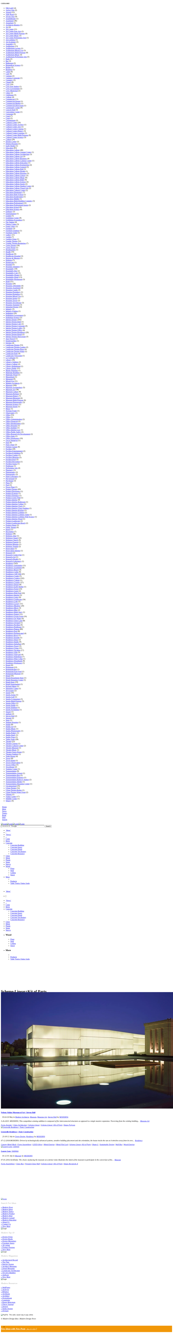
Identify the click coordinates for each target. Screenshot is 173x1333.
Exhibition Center (12, 218)
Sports (8, 693)
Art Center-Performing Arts (16, 38)
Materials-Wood (12, 375)
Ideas (4, 809)
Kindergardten (11, 341)
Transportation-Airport (14, 773)
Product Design (11, 489)
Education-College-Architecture (17, 154)
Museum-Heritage (12, 394)
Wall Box (119, 1145)
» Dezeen (4, 1307)
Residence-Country (13, 582)
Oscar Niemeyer (12, 440)
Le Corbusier (10, 358)
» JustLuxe (5, 1275)
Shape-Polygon (69, 1125)
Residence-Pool (11, 631)
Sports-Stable (11, 705)
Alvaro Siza (10, 17)
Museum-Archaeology (14, 387)
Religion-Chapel (12, 538)
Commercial (10, 99)
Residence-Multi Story (14, 612)
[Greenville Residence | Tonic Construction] (17, 1127)
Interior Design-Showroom (16, 337)
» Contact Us (6, 1224)
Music (8, 409)
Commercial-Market (13, 103)
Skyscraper (10, 691)
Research (9, 553)
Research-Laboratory (13, 561)
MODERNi (63, 1117)
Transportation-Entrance (15, 777)
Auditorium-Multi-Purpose (15, 53)
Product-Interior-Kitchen (15, 510)
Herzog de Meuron (13, 258)
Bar (7, 61)
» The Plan (5, 1262)
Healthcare (10, 254)
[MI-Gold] (9, 8)
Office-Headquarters (13, 424)
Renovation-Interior (13, 551)
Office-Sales (10, 436)
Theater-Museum (12, 748)
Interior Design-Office (14, 330)
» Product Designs (8, 1247)
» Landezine (5, 1300)
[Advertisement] (86, 1181)
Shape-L (95, 1145)
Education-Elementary (14, 192)
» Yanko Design (7, 1309)
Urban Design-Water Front (16, 792)
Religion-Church (12, 540)
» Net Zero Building (8, 1273)
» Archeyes (5, 1290)
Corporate (9, 114)
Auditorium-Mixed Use (14, 50)
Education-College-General (16, 167)
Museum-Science (12, 404)
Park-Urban (10, 445)
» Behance (5, 1292)
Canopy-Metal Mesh (8, 1145)
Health (8, 252)
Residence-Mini (11, 610)
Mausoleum (10, 377)
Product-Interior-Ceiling (14, 504)
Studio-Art (10, 727)
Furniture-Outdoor (12, 231)
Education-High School (14, 195)
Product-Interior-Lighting (15, 513)
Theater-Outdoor (12, 754)
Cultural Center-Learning (15, 133)
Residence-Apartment (14, 568)
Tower (8, 758)
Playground (10, 479)
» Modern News (7, 1207)
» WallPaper (5, 1287)
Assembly (9, 44)
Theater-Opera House (14, 752)
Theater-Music (11, 750)
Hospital (9, 265)
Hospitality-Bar (11, 271)
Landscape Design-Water (15, 351)
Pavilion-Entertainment (14, 451)
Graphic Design (11, 241)
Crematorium (10, 120)
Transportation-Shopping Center (18, 784)
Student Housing (12, 722)
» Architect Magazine (9, 1266)
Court (8, 116)
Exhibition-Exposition (14, 220)
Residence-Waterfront (14, 657)
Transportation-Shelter (14, 782)
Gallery (8, 235)
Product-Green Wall (13, 498)
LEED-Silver (37, 1145)
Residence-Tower (12, 646)
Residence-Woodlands (14, 661)
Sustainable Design (107, 1145)
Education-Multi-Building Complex (19, 201)
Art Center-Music (12, 36)
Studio (8, 724)
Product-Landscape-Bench (15, 523)
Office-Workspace (12, 438)
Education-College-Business (16, 159)
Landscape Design (12, 345)
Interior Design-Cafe (13, 324)
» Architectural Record (9, 1260)
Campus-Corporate (13, 78)
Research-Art (11, 557)
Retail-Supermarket (13, 684)
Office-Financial (12, 421)
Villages (9, 794)
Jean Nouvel (10, 339)
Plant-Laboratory (12, 476)
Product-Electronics (13, 491)
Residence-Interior (12, 595)
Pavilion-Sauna (11, 464)
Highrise (9, 260)
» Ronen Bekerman (8, 1302)
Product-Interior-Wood (14, 519)
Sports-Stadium (11, 708)
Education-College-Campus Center (19, 161)
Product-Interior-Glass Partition (17, 508)
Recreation (10, 532)
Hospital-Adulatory (13, 267)
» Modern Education (8, 1220)
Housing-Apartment (13, 288)
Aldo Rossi (10, 14)
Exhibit (8, 216)
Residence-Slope (12, 640)
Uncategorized (11, 786)
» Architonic (5, 1294)
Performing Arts (12, 468)
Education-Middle (12, 199)
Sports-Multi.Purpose (13, 701)
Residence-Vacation (13, 650)
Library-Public (11, 368)
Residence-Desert (12, 585)
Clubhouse (10, 95)
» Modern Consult (7, 1218)
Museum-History (12, 396)
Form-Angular (6, 1125)
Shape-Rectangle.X (71, 1164)
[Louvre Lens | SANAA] (10, 1147)
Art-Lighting (10, 40)
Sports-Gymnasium (13, 699)
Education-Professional (14, 203)
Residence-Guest (12, 591)
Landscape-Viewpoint (14, 356)
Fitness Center (11, 224)
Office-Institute (11, 428)
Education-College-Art (14, 156)
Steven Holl (10, 716)
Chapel (8, 82)
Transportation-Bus (13, 775)
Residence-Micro (12, 608)
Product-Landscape (13, 521)
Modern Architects (12, 383)
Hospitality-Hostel (12, 275)
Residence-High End (13, 593)
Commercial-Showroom (15, 106)
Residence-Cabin (12, 572)
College (8, 97)
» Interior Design (7, 1264)
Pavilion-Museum (12, 457)
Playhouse (9, 481)
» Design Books (7, 1239)
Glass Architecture (20, 1125)
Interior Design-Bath (13, 322)
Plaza (8, 483)
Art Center (10, 29)
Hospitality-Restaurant (14, 279)
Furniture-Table (11, 233)
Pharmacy (9, 470)
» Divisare (5, 1311)
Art (7, 27)
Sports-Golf (10, 697)
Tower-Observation (13, 763)
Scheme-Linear (34, 1125)
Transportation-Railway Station (17, 780)
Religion (9, 534)
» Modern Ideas (7, 1209)
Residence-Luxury (12, 604)
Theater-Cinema (12, 744)
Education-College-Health (15, 171)
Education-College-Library (16, 176)
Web (4, 818)
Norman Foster (11, 411)
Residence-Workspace (14, 663)
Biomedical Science (13, 65)
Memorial (9, 379)
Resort (8, 665)
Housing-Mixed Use (13, 296)
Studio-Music (11, 729)
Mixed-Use (10, 381)
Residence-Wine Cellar (14, 659)
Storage (8, 718)
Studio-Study (10, 735)
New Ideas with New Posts (13, 1329)
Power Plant (10, 487)
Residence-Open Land (14, 621)
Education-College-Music (15, 178)
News (4, 811)
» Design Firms (7, 1237)
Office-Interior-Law (13, 430)
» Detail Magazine (8, 1269)
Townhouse (10, 767)
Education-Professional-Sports (17, 205)
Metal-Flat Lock (62, 1145)
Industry (9, 309)
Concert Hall (10, 110)
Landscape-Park (12, 354)
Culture (8, 139)
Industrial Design (12, 307)
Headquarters (11, 250)
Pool (7, 485)
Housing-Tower (11, 301)
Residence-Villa (11, 652)
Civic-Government (13, 89)
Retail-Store (10, 682)
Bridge (8, 67)
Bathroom (9, 63)
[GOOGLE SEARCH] (1, 538)
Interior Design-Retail (14, 334)
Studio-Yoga (10, 737)
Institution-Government (14, 315)
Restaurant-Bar (11, 669)
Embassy (9, 212)
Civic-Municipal (12, 91)
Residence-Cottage (13, 580)
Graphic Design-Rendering (16, 243)
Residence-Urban (12, 648)
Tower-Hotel (10, 761)
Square (8, 712)
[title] (1, 541)
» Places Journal (7, 1304)
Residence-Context (13, 578)
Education (9, 148)
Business (9, 70)
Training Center (11, 769)
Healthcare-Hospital (13, 256)
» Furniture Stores (7, 1243)
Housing (9, 284)
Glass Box (20, 1164)
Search (4, 820)
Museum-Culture (12, 392)
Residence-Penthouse (14, 627)
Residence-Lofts (12, 602)
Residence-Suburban (13, 644)
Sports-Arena (11, 695)
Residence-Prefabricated (15, 633)
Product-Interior (11, 500)
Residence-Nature (12, 614)
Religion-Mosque (12, 544)
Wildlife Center (11, 799)
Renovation (10, 549)
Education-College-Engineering (17, 165)
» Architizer (5, 1296)
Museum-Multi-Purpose (14, 400)
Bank (8, 59)
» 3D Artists (5, 1245)
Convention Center (13, 112)
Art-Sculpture (11, 42)
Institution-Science (12, 318)
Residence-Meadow (13, 606)
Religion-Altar (11, 536)
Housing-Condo (12, 290)
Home (4, 807)
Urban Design (11, 788)
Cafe (7, 74)
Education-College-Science (16, 182)
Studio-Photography (13, 731)
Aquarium (9, 23)
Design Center (11, 142)
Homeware (10, 262)
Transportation (11, 771)
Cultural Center (11, 123)
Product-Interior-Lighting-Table (17, 515)
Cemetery (9, 80)
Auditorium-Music (12, 55)
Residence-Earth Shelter (15, 587)
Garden (8, 237)
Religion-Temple (12, 546)
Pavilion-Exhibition (13, 453)
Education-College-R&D (15, 180)
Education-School (12, 207)
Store (8, 720)
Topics (4, 813)
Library (8, 360)
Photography (10, 472)
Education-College (13, 150)
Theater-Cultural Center (14, 746)
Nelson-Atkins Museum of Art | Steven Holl (18, 1113)
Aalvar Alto (10, 10)
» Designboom (6, 1298)
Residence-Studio (12, 642)
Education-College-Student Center (18, 186)
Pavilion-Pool (11, 460)
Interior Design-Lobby (14, 328)
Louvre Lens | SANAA (9, 1151)
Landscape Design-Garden (16, 347)
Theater (8, 741)
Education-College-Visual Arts (17, 188)
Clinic (8, 93)
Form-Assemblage (24, 1145)
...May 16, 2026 (31, 1329)
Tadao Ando (10, 739)
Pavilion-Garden (12, 455)
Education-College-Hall (14, 169)
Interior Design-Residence (15, 332)
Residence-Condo (12, 576)
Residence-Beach (12, 570)
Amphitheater (11, 19)
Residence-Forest (12, 589)
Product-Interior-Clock (14, 506)
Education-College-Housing (16, 173)
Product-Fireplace (12, 496)
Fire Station (10, 222)
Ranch (8, 529)
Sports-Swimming (12, 710)
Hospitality (10, 269)
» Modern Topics (7, 1212)
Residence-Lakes (12, 597)
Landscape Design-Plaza (15, 349)
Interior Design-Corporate (15, 326)
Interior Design (11, 320)
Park (7, 443)
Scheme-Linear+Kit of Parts (51, 1125)
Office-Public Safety (13, 432)
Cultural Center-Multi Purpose (17, 135)
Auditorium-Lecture (13, 48)
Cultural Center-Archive (15, 125)
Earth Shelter (10, 146)
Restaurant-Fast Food (14, 672)
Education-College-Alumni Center (18, 152)
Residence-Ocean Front (14, 616)
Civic (8, 84)
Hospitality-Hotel (12, 277)
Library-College (12, 364)
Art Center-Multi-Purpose (15, 34)
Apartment (10, 21)
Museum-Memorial (13, 398)
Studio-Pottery (11, 733)
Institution (9, 313)
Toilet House (10, 756)
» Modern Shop (6, 1216)
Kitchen (9, 343)
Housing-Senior (11, 298)
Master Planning (12, 371)
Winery (8, 801)
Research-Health (12, 559)
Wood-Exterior (129, 1145)
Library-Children (12, 362)
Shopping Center (12, 688)
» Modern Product (8, 1214)
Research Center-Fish (14, 555)
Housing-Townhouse (13, 303)
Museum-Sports (11, 407)
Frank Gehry (10, 226)
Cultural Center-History (14, 131)
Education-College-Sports (15, 184)
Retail (8, 676)
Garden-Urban (11, 239)
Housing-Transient (12, 305)
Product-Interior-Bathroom (15, 502)
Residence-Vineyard (13, 655)
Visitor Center (11, 797)
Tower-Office (11, 765)
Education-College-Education (17, 163)
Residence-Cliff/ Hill (13, 574)
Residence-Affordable (14, 566)
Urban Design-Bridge (14, 790)
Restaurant (10, 667)
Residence (9, 563)
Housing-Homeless (13, 294)
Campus (9, 76)
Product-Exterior (12, 493)
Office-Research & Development (18, 434)
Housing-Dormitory (13, 292)
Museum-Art (10, 390)
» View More (5, 1226)
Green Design (11, 245)
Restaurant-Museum (13, 674)
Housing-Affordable (13, 286)
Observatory (10, 413)
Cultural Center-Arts (13, 127)
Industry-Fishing (12, 311)
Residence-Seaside (13, 638)
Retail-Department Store (15, 678)
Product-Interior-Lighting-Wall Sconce (20, 517)
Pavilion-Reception (13, 462)
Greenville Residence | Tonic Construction (17, 1132)
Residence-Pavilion (13, 625)
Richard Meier (11, 686)
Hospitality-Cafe (12, 273)
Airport (8, 12)
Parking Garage (11, 447)
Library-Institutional (13, 366)
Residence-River (12, 635)
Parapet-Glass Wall (32, 1164)
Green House (11, 248)
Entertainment (11, 214)
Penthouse (9, 466)
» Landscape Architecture (10, 1271)
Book (4, 815)
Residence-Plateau (12, 629)
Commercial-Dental (13, 101)
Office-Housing (11, 426)
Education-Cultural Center (15, 190)
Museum (9, 385)
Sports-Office (11, 703)
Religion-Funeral (12, 542)
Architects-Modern (13, 25)
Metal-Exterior (49, 1145)
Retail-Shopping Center (14, 680)
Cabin (8, 72)
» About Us (5, 1222)
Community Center (13, 108)
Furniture (9, 229)
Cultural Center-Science (14, 137)
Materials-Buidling (13, 373)
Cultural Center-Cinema (14, 129)
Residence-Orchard (13, 623)
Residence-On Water (13, 619)
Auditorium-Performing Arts (16, 57)
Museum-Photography (14, 402)
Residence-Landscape (14, 599)
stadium (8, 714)
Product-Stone (11, 525)
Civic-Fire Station (12, 86)
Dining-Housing (12, 144)
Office (8, 415)
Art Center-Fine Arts (13, 31)
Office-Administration (14, 419)
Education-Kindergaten (14, 197)
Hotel (8, 281)
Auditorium (10, 46)
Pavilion (9, 449)
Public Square (11, 527)
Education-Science (13, 209)
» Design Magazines (8, 1241)
